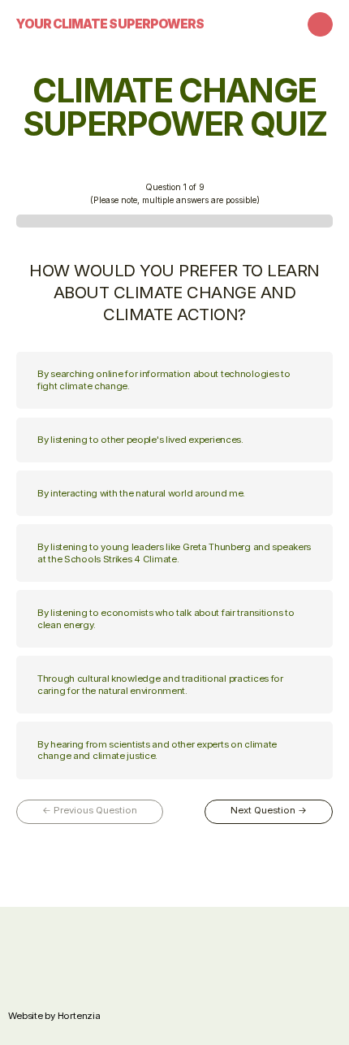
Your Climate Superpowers (110, 24)
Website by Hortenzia (54, 1016)
